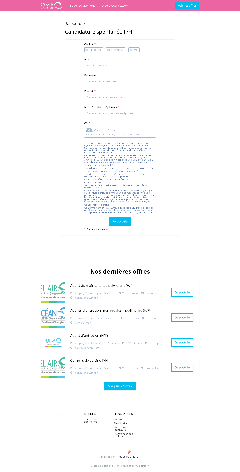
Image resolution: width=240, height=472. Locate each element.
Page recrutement (82, 5)
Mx (136, 49)
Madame (95, 49)
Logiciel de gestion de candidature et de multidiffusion (120, 466)
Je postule (120, 221)
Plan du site (120, 423)
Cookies (118, 419)
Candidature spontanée (91, 420)
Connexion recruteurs (120, 428)
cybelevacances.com (115, 5)
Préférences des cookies (123, 435)
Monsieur (117, 49)
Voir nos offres (187, 5)
